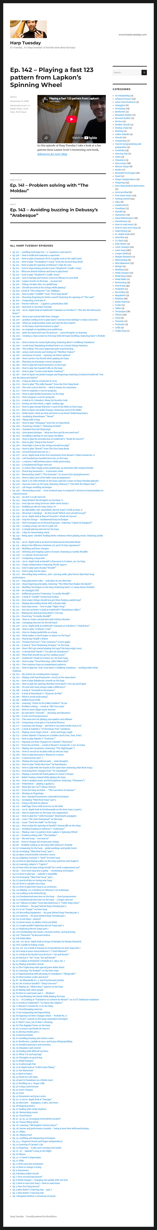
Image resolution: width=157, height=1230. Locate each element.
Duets (118, 157)
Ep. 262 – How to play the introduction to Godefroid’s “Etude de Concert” (48, 439)
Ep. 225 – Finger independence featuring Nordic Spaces (40, 564)
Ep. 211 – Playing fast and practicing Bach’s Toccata (38, 613)
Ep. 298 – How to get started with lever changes (36, 316)
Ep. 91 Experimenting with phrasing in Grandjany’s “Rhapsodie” (44, 974)
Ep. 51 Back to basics (22, 1073)
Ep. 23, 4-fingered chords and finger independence (38, 1141)
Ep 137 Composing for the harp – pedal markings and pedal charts (45, 848)
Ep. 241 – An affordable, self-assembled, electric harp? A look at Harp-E (47, 510)
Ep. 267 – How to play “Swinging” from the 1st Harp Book (41, 423)
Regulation (120, 295)
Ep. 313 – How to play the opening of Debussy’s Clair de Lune (42, 265)
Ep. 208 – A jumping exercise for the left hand (35, 622)
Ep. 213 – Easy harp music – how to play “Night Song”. (39, 606)
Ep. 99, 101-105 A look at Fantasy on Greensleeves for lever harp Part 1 (46, 948)
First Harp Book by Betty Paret (129, 186)
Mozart (118, 266)
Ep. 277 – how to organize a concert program (35, 390)
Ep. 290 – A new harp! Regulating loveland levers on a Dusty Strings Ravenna (50, 345)
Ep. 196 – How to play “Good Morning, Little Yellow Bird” (41, 661)
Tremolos (120, 324)
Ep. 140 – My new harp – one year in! (31, 838)
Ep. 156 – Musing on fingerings (28, 793)
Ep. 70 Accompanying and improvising (31, 1012)
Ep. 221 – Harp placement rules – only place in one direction (42, 580)
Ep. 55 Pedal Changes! (23, 1061)
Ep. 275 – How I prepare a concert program (34, 397)
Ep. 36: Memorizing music (25, 1112)
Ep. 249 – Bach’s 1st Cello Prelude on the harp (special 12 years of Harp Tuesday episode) (56, 481)
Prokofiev (120, 289)
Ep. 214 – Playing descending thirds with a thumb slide (39, 603)
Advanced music (18, 105)
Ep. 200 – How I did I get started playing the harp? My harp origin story (47, 648)
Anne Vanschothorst (125, 102)
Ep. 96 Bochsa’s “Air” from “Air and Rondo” (34, 957)
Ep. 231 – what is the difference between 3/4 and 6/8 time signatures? (46, 545)
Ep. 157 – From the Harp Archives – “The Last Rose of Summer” (44, 790)
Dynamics (120, 160)
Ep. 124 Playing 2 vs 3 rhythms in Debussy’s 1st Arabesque (41, 890)
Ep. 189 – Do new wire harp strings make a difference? (39, 687)
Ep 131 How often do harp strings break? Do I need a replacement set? (46, 867)
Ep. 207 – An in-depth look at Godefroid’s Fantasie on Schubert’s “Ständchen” (51, 626)
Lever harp (120, 250)
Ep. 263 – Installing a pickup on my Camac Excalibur (38, 435)
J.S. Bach (119, 240)
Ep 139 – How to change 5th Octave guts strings (36, 841)
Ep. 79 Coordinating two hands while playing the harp (39, 996)
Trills (117, 327)
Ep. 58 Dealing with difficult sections (30, 1051)
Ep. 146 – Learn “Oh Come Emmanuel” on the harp (37, 819)
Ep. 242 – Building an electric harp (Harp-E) (34, 506)
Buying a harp (122, 128)
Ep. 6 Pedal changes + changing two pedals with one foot (40, 1180)
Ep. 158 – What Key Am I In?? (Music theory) (34, 787)
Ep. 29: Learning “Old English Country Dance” (35, 1125)
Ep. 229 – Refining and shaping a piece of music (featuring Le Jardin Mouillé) (50, 551)
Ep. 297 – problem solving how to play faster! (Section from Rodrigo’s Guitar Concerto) (55, 320)
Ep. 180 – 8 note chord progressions (30, 716)
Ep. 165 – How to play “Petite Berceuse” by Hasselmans (40, 764)
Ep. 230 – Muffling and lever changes (31, 548)
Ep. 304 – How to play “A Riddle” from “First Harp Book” (40, 294)
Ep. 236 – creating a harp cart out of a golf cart (35, 526)
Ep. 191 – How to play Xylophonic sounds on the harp (38, 680)
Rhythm (119, 298)
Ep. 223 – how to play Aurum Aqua (29, 571)
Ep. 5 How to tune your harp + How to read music (36, 1183)
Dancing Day (121, 153)
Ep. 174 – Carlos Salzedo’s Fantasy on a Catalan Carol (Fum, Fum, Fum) (47, 735)
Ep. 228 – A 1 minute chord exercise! (30, 555)
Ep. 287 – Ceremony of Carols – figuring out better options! (42, 355)
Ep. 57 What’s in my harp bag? (27, 1054)
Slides (118, 308)
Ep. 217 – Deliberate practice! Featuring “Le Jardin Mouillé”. (42, 593)
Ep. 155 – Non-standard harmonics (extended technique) (41, 796)
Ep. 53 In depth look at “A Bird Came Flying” (34, 1067)
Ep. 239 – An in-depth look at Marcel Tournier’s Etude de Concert (45, 516)
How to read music (124, 224)
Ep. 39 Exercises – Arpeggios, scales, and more (35, 1102)
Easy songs (120, 163)
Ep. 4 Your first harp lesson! (26, 1186)
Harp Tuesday (25, 42)
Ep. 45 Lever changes (23, 1090)
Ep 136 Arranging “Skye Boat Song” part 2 (33, 851)
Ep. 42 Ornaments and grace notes (29, 1096)
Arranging (120, 108)
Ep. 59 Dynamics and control (27, 1048)
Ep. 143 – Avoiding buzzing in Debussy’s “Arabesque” (39, 829)
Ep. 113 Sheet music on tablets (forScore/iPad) (35, 922)
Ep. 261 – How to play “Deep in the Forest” (33, 442)
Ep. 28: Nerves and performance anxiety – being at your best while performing (51, 1128)
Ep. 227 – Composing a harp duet (29, 558)
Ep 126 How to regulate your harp (29, 883)
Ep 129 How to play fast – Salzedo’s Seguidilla (35, 874)
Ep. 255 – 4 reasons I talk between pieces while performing (41, 461)
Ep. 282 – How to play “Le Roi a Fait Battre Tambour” (38, 371)
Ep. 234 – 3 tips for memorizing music (31, 532)
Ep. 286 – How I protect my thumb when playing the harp (41, 358)
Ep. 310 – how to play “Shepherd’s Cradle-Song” (36, 274)
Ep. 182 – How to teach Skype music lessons (34, 709)
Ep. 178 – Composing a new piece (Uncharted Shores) (39, 722)
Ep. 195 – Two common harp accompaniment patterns (39, 664)
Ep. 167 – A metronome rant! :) (28, 758)
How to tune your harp (126, 227)
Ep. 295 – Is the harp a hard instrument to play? (36, 326)
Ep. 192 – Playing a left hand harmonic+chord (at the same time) (44, 677)
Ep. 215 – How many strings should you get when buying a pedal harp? (47, 600)
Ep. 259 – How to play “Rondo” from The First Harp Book (41, 448)
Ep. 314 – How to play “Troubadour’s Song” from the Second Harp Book (48, 262)
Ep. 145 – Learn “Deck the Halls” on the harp (34, 822)
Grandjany (120, 208)
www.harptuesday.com (133, 34)
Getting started (122, 198)
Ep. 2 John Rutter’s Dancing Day (28, 1193)
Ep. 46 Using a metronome (25, 1086)
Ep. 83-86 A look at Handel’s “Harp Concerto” (35, 983)
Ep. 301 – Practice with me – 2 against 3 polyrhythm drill (40, 303)
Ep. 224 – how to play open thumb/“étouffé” (34, 568)
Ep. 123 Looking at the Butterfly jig (29, 893)
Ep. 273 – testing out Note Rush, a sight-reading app (38, 403)
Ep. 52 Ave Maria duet (23, 1070)
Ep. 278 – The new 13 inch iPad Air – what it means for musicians (44, 387)
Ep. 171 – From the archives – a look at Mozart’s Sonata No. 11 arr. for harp (49, 745)
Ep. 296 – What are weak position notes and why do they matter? (44, 323)
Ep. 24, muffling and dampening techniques (34, 1138)
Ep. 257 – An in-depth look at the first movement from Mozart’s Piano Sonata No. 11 (54, 455)
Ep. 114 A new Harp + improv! (27, 919)
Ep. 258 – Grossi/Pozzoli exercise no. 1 (31, 452)
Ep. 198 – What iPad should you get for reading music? (39, 655)
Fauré (118, 176)
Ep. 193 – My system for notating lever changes (36, 674)
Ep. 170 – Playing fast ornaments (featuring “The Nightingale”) (44, 748)
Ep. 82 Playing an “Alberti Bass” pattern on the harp (38, 986)
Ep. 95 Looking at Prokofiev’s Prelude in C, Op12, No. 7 (39, 961)
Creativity (119, 150)
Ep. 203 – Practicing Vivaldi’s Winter (30, 638)
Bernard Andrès (123, 118)
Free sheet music (123, 195)
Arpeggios (120, 105)
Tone (117, 318)
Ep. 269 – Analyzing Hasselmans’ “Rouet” (33, 416)
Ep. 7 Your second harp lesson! (27, 1177)
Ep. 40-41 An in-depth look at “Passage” (32, 1099)
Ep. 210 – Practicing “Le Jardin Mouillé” (32, 616)
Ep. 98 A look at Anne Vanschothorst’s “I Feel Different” (40, 951)
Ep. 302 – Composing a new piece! (29, 300)
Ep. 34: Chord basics (22, 1115)
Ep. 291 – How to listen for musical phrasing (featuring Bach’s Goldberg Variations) (54, 342)
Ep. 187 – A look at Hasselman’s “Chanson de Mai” (37, 693)
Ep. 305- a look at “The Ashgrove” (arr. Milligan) (36, 291)
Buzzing (119, 131)
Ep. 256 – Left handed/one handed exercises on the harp (40, 458)
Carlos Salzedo (122, 134)
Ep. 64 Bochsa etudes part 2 (26, 1032)
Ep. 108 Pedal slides (22, 938)
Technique (21, 112)
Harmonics (120, 215)
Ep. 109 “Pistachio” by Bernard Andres (31, 935)
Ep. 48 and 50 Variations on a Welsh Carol (33, 1080)
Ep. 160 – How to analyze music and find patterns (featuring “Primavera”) (49, 780)
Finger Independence (125, 179)
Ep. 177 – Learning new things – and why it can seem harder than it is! (47, 725)
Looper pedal (121, 253)
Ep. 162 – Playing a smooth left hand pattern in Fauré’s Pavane (43, 774)
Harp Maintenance (124, 218)
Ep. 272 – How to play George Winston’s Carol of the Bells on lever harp (47, 406)
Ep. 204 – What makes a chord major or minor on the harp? (41, 635)
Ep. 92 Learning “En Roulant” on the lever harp (36, 970)
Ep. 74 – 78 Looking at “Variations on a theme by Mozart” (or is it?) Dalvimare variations (56, 999)
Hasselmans (121, 221)
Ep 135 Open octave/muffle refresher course (34, 854)
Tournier (119, 321)
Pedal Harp (120, 276)
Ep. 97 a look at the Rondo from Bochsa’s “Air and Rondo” (41, 954)
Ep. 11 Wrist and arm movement (28, 1164)
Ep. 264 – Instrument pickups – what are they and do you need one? (46, 432)
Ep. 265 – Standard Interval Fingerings (32, 429)
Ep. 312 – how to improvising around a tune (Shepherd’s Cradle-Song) (47, 268)
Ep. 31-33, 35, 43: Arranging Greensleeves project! (37, 1119)
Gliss (117, 202)
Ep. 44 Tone (18, 1093)
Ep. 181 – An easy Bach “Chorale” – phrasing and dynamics (42, 713)
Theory (118, 314)
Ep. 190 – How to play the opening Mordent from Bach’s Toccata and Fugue (49, 684)
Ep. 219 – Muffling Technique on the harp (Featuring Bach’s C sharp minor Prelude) (54, 587)
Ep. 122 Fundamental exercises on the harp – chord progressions (44, 896)
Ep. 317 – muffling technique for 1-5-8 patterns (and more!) (42, 252)
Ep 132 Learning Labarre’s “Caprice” (30, 864)
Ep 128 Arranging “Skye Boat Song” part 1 (33, 877)
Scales (118, 305)
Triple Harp (120, 331)
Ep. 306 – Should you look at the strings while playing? (39, 287)
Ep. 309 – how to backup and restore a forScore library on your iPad (45, 278)
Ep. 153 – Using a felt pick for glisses (30, 803)
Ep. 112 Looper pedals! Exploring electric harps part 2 (38, 925)
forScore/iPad (122, 192)
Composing (120, 140)
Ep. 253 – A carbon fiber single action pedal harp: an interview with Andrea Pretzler (53, 468)
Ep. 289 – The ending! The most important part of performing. (43, 349)
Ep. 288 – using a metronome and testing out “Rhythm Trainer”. (44, 352)
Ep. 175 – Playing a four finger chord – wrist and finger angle (42, 732)
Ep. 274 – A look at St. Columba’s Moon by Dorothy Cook (40, 400)
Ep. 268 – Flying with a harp (26, 419)
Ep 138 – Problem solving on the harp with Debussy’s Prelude (42, 845)
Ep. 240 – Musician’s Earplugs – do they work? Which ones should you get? (49, 513)
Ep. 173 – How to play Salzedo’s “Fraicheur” (34, 738)
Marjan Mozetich (123, 256)
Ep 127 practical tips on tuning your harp (32, 880)
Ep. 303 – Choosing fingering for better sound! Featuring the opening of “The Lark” (53, 297)
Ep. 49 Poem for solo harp (25, 1077)
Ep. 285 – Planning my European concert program (37, 361)
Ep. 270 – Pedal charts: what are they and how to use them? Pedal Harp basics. (50, 413)
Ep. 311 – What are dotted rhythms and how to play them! (40, 271)
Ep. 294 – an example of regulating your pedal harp (37, 329)
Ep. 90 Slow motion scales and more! (30, 977)
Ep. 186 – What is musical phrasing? (30, 696)
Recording (120, 292)
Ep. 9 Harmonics (21, 1170)
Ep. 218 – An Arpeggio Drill (26, 590)
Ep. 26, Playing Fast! (22, 1135)
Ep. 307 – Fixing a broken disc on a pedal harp (35, 284)
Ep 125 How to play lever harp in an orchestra (34, 887)
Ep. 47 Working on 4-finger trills (29, 1083)
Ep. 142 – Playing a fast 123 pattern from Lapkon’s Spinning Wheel (45, 832)
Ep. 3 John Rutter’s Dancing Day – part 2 (32, 1189)
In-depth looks (122, 234)
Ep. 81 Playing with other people (28, 990)
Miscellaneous (122, 263)
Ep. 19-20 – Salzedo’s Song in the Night (32, 1151)
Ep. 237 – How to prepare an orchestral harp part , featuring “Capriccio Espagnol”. (53, 522)
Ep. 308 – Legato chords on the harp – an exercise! (37, 281)
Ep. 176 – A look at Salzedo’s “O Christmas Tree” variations (41, 729)
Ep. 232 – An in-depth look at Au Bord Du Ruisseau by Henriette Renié (46, 542)
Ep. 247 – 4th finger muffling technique (32, 487)
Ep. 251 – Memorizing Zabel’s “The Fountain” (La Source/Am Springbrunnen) (51, 474)
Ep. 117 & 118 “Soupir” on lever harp (30, 909)
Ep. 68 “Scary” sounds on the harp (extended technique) (40, 1019)
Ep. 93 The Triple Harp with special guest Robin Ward (38, 967)
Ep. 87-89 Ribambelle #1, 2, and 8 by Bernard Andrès (38, 980)
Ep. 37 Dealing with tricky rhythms (29, 1109)
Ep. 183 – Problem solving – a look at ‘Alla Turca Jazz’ (39, 706)
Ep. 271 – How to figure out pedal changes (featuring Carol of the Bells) (47, 410)
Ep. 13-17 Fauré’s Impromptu (27, 1157)
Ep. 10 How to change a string (27, 1167)
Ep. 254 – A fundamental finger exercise (32, 464)
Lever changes (122, 247)
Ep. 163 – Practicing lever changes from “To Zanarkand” (40, 771)
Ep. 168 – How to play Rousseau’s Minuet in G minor (38, 754)
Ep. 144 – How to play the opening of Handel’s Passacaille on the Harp (47, 825)
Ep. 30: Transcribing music (26, 1122)
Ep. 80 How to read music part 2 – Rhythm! (34, 993)
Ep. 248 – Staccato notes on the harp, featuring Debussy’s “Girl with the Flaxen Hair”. (54, 484)
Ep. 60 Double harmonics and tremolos (32, 1044)
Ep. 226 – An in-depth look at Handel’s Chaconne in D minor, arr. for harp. (49, 561)
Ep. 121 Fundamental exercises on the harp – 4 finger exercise (43, 899)
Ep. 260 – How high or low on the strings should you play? (41, 445)
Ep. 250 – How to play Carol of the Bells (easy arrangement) (42, 477)
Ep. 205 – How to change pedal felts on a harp (35, 632)
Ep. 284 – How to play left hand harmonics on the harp (39, 365)
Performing (120, 282)
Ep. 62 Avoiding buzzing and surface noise (33, 1038)
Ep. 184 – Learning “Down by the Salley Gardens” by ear (40, 703)
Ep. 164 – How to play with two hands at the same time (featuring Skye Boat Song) (53, 767)
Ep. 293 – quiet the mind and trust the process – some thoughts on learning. (50, 332)
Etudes (118, 169)
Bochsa (118, 121)
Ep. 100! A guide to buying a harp (28, 945)
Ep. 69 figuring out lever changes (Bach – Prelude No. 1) (40, 1015)
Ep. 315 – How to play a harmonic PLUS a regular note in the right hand (47, 258)
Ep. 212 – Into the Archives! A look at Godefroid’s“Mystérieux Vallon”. (47, 609)
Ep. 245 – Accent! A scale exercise (29, 497)
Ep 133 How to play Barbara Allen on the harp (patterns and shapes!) (46, 861)
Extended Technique (125, 173)
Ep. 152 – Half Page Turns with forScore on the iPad (38, 806)
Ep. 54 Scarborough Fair (24, 1064)
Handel (118, 211)
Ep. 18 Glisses (19, 1154)
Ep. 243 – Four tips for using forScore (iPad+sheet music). (41, 503)
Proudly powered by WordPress (41, 1216)
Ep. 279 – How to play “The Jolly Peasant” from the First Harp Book (45, 384)
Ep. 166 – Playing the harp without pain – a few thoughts (40, 761)
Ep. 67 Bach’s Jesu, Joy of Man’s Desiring (33, 1022)
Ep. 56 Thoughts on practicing (27, 1057)
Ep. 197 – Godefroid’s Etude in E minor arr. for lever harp (40, 658)
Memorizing (121, 260)
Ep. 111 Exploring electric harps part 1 (30, 928)
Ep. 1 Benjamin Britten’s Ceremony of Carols (34, 1196)
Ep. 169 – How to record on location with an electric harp (40, 751)
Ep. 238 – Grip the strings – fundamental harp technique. (41, 519)
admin (13, 97)
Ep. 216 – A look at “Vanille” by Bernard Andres (36, 597)
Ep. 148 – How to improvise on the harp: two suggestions (40, 812)
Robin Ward (121, 302)
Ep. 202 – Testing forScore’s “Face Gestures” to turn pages (41, 642)
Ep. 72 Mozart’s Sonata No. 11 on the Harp (33, 1006)
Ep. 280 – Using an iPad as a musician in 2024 (35, 381)
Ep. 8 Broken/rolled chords (26, 1173)
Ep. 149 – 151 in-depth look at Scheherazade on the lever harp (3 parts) (47, 809)
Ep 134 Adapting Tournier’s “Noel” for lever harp (36, 858)
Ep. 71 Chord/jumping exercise (27, 1009)
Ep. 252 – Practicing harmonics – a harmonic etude (38, 471)
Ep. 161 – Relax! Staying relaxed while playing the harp (39, 777)
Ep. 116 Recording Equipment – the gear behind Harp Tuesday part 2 (46, 912)
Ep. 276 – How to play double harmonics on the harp (38, 394)
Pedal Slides (121, 279)
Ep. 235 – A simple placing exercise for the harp (36, 529)
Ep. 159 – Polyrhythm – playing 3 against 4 (33, 783)
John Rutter (120, 244)
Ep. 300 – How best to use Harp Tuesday (32, 307)
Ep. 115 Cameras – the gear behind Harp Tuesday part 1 (39, 916)
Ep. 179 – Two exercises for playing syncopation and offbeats (42, 719)
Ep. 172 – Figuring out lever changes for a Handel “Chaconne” (43, 742)
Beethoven (120, 111)
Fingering (120, 182)
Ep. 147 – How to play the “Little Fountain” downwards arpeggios (45, 816)
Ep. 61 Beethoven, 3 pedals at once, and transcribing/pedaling (42, 1041)
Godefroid (120, 205)
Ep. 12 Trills (18, 1160)
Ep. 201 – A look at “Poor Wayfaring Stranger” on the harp (41, 645)
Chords (118, 137)
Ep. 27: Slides (19, 1131)
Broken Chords (122, 124)
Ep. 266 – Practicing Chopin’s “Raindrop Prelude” (37, 426)
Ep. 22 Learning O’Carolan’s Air (28, 1144)
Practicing (120, 285)
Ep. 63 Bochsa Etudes (23, 1035)
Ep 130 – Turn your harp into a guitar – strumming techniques (43, 870)
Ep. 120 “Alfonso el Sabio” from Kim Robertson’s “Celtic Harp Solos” (46, 903)
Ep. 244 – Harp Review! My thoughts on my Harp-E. (38, 500)
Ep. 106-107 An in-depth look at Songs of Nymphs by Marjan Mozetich (47, 941)
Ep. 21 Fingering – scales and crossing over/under (37, 1148)
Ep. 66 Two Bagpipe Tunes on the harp (31, 1025)
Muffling (119, 269)
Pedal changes (122, 273)
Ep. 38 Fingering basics (24, 1106)
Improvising (121, 231)
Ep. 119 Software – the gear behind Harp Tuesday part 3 (39, 906)
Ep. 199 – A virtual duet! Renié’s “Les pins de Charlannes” (41, 651)
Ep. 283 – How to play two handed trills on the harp (37, 368)
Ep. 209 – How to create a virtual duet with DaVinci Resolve (41, 619)
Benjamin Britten (123, 115)
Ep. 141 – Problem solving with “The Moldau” (35, 835)
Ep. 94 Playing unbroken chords (28, 964)
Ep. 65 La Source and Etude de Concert (31, 1028)
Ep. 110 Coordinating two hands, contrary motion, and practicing (44, 932)
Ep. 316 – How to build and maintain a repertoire (36, 255)
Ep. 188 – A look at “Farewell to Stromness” (34, 690)
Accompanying (122, 95)
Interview (119, 237)
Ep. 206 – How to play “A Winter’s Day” (32, 629)
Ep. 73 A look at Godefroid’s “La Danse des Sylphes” (38, 1003)
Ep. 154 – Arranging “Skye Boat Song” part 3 (34, 800)
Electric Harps (122, 166)
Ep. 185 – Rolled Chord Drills (26, 700)
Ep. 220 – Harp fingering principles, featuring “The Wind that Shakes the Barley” (52, 584)
